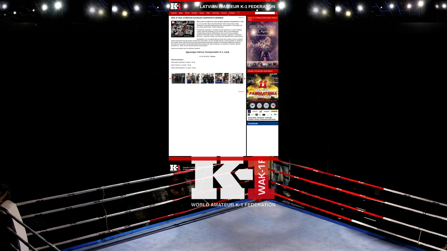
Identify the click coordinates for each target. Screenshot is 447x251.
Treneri (201, 13)
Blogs (181, 13)
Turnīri (187, 13)
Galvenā (174, 13)
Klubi (208, 13)
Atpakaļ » (241, 17)
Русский (268, 1)
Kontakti (232, 13)
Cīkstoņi (194, 13)
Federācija (215, 13)
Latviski (273, 1)
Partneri (224, 13)
